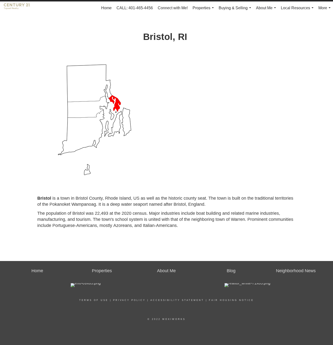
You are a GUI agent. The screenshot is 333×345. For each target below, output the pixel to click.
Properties (204, 10)
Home (106, 8)
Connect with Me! (173, 8)
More (325, 10)
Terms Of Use (93, 300)
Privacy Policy (129, 300)
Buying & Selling (236, 10)
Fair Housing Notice (231, 300)
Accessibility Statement (177, 300)
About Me (267, 10)
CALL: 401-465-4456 (135, 8)
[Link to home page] (19, 8)
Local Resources (298, 10)
